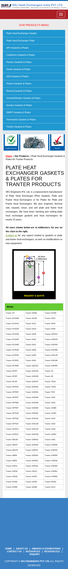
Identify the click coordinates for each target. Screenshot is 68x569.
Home (9, 156)
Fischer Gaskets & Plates (19, 62)
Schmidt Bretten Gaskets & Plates (23, 98)
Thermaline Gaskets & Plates (21, 119)
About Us (22, 548)
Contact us (11, 235)
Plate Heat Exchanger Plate (20, 40)
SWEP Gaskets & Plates (18, 112)
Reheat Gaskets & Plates (19, 91)
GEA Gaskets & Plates (17, 76)
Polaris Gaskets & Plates (18, 83)
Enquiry (34, 554)
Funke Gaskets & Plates (18, 69)
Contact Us (14, 551)
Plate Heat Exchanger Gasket (21, 33)
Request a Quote (34, 296)
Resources (33, 551)
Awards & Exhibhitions (46, 548)
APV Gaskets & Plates (17, 48)
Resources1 (52, 551)
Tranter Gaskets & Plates (19, 126)
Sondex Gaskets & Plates (19, 105)
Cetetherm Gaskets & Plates (20, 55)
